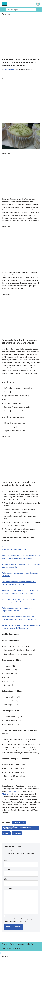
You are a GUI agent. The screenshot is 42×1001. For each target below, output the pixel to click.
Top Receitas (9, 69)
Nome (7, 861)
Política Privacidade (17, 944)
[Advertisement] (21, 36)
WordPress (18, 949)
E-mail (7, 870)
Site (5, 879)
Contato (4, 944)
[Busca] (33, 9)
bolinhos (6, 833)
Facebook (12, 791)
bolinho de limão (19, 822)
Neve (4, 949)
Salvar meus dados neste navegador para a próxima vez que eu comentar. (20, 920)
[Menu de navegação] (4, 4)
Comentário (9, 888)
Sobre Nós (30, 944)
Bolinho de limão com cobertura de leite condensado (17, 828)
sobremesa (17, 833)
